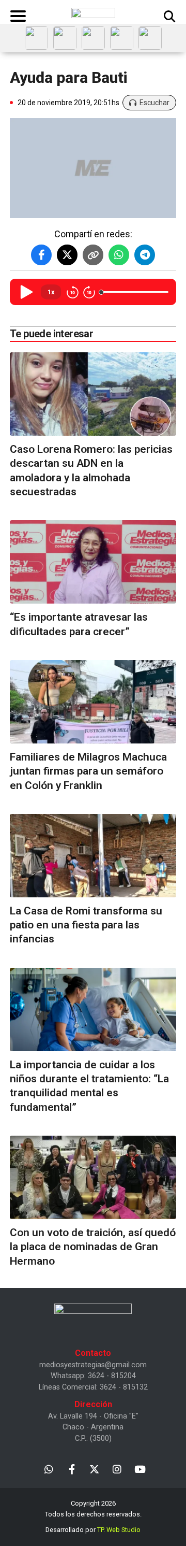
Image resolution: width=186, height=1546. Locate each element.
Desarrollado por (93, 1530)
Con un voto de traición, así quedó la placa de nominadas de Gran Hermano (93, 1246)
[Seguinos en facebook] (72, 1468)
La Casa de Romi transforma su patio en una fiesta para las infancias (86, 925)
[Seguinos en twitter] (94, 1468)
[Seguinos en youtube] (140, 1468)
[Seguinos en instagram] (117, 1468)
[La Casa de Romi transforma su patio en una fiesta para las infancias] (93, 855)
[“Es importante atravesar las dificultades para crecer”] (93, 562)
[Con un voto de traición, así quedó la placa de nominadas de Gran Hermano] (93, 1177)
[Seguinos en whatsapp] (49, 1468)
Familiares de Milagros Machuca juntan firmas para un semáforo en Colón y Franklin (88, 771)
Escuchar (154, 102)
